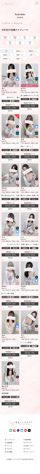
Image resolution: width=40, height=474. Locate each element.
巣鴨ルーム (20, 55)
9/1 (25, 37)
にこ (22, 237)
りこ (22, 335)
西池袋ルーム (6, 55)
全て (6, 51)
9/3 (10, 43)
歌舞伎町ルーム (32, 51)
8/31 (15, 37)
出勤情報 (9, 443)
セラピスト (28, 443)
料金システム (29, 446)
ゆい (3, 88)
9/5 (30, 43)
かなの (23, 286)
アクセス (9, 449)
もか (3, 335)
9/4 (20, 43)
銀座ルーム (20, 59)
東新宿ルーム (19, 51)
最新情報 (28, 440)
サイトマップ (29, 452)
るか (3, 139)
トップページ (10, 440)
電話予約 (4, 470)
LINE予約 (12, 471)
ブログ (27, 449)
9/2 (35, 37)
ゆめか (4, 286)
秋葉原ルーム (6, 59)
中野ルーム (33, 55)
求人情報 (9, 452)
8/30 (5, 37)
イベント (9, 446)
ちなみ (4, 188)
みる (22, 139)
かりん (23, 88)
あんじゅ (5, 386)
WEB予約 (28, 470)
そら (22, 188)
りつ (3, 237)
